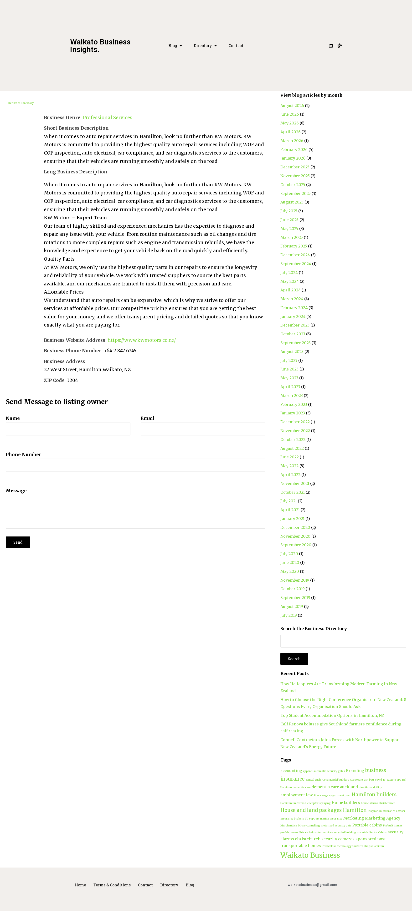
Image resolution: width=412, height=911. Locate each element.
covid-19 (380, 779)
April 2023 (290, 386)
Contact (236, 45)
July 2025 (288, 211)
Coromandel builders (335, 779)
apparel (308, 771)
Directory (203, 45)
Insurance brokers (292, 818)
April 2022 (290, 474)
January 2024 (292, 316)
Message (16, 490)
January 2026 (292, 158)
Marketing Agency (382, 818)
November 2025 (295, 175)
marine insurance (331, 818)
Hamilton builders (374, 795)
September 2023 (295, 342)
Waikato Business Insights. (100, 45)
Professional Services (107, 117)
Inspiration (375, 811)
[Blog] (340, 45)
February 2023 (293, 404)
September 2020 (295, 544)
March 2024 (291, 298)
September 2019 (295, 597)
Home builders (346, 802)
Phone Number (23, 454)
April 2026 (290, 131)
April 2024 (290, 290)
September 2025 (295, 193)
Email (147, 418)
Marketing (353, 818)
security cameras (338, 838)
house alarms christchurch (378, 803)
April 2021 (290, 509)
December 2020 (295, 527)
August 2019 (291, 606)
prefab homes (289, 832)
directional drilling (370, 787)
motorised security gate (336, 825)
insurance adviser (394, 811)
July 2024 (289, 272)
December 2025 (294, 167)
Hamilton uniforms (292, 803)
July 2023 (288, 360)
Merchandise (288, 825)
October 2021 (292, 492)
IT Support (312, 818)
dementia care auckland (335, 786)
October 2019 (292, 588)
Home (80, 884)
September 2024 (295, 263)
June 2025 (289, 219)
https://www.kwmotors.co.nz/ (142, 340)
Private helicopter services (316, 832)
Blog (173, 45)
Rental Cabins (378, 832)
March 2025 (291, 237)
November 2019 (294, 580)
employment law (296, 795)
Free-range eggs (325, 795)
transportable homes (300, 845)
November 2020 (295, 536)
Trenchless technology (336, 846)
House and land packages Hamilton (323, 810)
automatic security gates (329, 771)
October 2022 (292, 439)
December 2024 (295, 254)
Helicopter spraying (318, 803)
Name (13, 418)
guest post (343, 795)
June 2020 (289, 562)
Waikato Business (310, 855)
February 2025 (293, 246)
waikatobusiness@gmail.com (312, 885)
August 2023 (292, 351)
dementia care (302, 787)
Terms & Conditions (112, 884)
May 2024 (289, 281)
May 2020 (289, 571)
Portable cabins (367, 825)
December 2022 (295, 421)
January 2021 (292, 518)
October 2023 (292, 334)
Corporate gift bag (362, 779)
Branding (355, 770)
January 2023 (292, 413)
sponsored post (370, 838)
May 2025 (289, 228)
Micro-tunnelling (309, 825)
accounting (291, 770)
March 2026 (291, 140)
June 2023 (289, 369)
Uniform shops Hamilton (368, 846)
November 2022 (295, 430)
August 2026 (292, 105)
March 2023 (291, 395)
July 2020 (289, 553)
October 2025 (292, 184)
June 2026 (289, 114)
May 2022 (289, 465)
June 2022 (289, 457)
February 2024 (294, 307)
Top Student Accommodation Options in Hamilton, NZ (332, 715)
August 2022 (292, 448)
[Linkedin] (331, 45)
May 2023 (289, 377)
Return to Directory (21, 103)
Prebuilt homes (392, 825)
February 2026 (294, 149)
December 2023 (294, 325)
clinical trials (313, 779)
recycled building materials (351, 832)
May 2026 (289, 123)
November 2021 (294, 483)
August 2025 (292, 202)
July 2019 (288, 615)
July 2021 (288, 500)
